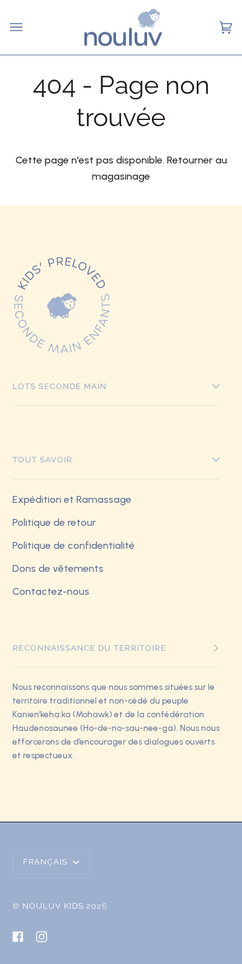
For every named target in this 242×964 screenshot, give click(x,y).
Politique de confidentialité (73, 545)
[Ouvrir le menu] (18, 27)
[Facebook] (18, 936)
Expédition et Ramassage (72, 499)
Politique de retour (54, 522)
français (46, 861)
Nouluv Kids (53, 906)
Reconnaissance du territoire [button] (89, 648)
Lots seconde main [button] (59, 386)
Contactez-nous (50, 591)
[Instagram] (41, 936)
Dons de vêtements (58, 568)
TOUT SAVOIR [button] (42, 459)
